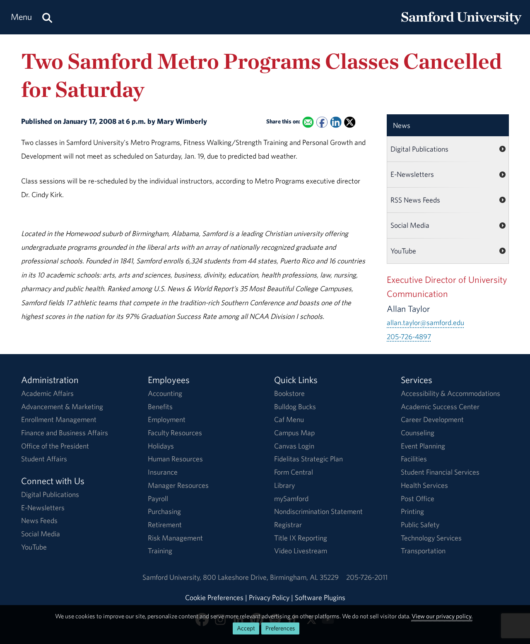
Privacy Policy (269, 597)
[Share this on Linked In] (336, 122)
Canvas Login (294, 446)
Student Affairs (44, 458)
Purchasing (164, 511)
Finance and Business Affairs (64, 432)
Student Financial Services (440, 472)
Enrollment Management (58, 419)
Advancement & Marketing (62, 406)
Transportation (423, 550)
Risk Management (175, 538)
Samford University (172, 577)
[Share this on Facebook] (322, 122)
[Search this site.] (47, 17)
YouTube (403, 251)
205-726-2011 (367, 577)
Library (284, 485)
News (401, 125)
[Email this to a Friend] (308, 122)
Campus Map (294, 432)
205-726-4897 (409, 336)
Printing (412, 511)
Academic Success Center (440, 406)
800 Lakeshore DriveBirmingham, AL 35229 (271, 577)
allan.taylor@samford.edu (425, 322)
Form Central (293, 472)
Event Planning (423, 446)
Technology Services (431, 538)
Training (160, 550)
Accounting (165, 393)
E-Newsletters (412, 174)
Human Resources (175, 458)
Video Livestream (300, 550)
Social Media (409, 225)
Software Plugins (320, 597)
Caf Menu (289, 419)
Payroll (158, 498)
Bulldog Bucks (295, 406)
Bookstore (289, 393)
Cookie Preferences (214, 597)
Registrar (288, 524)
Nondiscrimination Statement (318, 511)
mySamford (291, 498)
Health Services (424, 485)
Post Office (417, 498)
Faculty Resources (175, 432)
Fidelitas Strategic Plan (308, 458)
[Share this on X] (349, 122)
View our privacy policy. (442, 616)
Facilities (414, 458)
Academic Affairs (47, 393)
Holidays (161, 446)
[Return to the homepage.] (461, 25)
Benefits (160, 406)
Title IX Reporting (300, 538)
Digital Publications (419, 149)
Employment (167, 419)
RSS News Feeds (415, 200)
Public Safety (420, 524)
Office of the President (55, 446)
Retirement (165, 524)
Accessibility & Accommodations (450, 393)
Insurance (163, 472)
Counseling (417, 432)
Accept (246, 628)
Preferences (280, 628)
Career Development (432, 419)
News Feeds (39, 520)
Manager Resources (178, 485)
